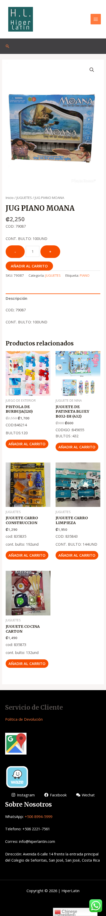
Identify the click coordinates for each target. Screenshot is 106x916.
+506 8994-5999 (38, 816)
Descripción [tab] (16, 298)
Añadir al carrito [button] (27, 443)
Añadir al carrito (29, 265)
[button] (91, 69)
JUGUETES (24, 197)
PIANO (85, 275)
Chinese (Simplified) (66, 912)
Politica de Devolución (24, 719)
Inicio (10, 197)
